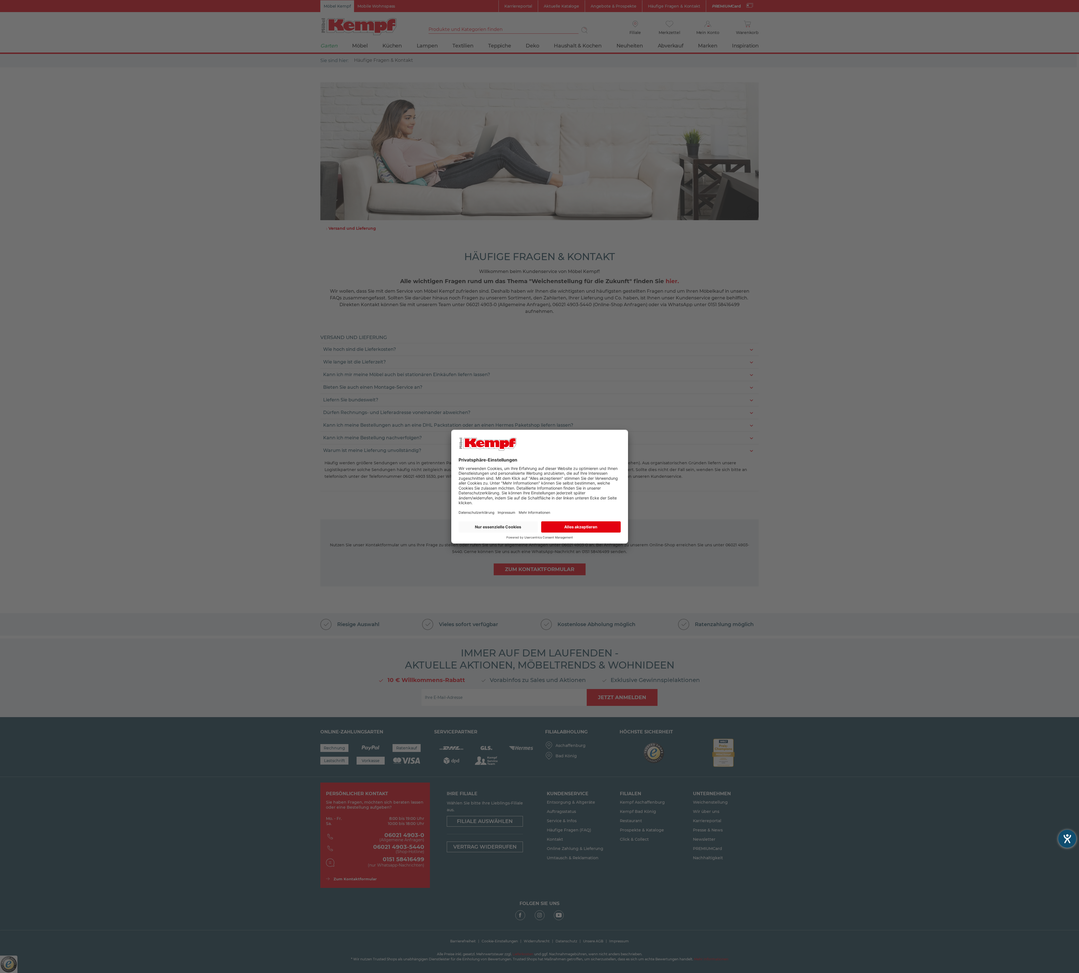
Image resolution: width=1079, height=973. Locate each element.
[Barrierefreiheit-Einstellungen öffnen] (1067, 839)
